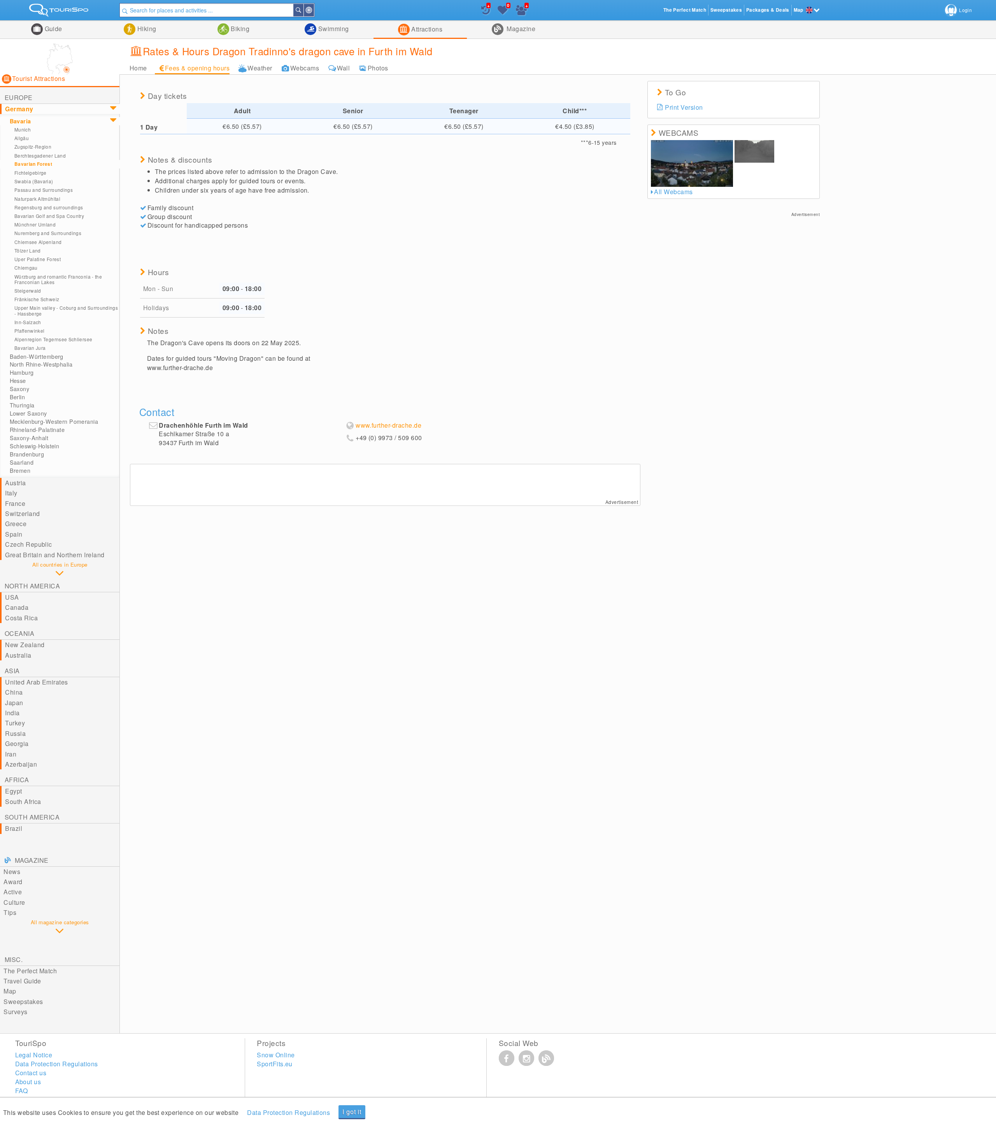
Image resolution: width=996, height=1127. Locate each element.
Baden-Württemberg (36, 356)
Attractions (426, 29)
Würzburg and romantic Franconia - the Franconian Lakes (58, 279)
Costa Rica (21, 617)
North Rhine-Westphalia (41, 364)
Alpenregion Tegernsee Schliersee (53, 339)
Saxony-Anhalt (29, 438)
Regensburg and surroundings (48, 207)
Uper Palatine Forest (37, 259)
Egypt (13, 790)
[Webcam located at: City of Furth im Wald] (692, 163)
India (12, 712)
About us (28, 1081)
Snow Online (276, 1054)
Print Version (684, 107)
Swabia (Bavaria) (33, 181)
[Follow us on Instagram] (526, 1058)
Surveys (15, 1011)
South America (32, 817)
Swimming (332, 28)
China (14, 692)
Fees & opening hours (197, 67)
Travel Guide (22, 980)
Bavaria (20, 121)
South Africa (23, 801)
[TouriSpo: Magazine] (546, 1058)
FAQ (21, 1090)
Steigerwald (27, 290)
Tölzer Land (27, 250)
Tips (10, 912)
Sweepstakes (23, 1001)
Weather (259, 67)
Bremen (20, 470)
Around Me (313, 10)
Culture (14, 902)
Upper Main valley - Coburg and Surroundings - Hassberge (66, 310)
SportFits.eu (275, 1063)
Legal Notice (34, 1054)
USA (12, 597)
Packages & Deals (767, 10)
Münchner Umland (35, 224)
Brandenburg (27, 454)
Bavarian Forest (33, 164)
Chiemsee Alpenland (37, 242)
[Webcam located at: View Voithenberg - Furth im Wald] (754, 151)
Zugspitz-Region (32, 146)
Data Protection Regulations (288, 1112)
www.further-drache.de (388, 425)
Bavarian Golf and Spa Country (49, 215)
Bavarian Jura (30, 347)
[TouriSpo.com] (59, 12)
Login (965, 10)
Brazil (13, 828)
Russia (15, 733)
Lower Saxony (28, 413)
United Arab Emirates (36, 682)
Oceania (19, 633)
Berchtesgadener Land (40, 155)
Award (13, 881)
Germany (19, 108)
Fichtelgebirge (30, 172)
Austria (15, 482)
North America (32, 585)
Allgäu (21, 138)
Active (13, 891)
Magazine (520, 28)
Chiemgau (26, 267)
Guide (52, 28)
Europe (19, 97)
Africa (17, 779)
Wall (343, 67)
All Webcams (673, 191)
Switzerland (22, 513)
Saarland (21, 462)
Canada (16, 607)
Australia (18, 655)
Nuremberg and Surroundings (47, 233)
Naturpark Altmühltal (37, 198)
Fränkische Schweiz (36, 299)
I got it (351, 1111)
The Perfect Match (30, 970)
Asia (12, 670)
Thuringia (22, 405)
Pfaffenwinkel (29, 330)
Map (10, 991)
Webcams (304, 67)
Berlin (17, 397)
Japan (14, 702)
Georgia (16, 743)
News (12, 871)
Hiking (145, 28)
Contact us (31, 1072)
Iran (10, 754)
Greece (15, 523)
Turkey (15, 722)
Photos (378, 67)
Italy (11, 492)
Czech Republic (28, 544)
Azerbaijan (21, 764)
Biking (239, 28)
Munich (22, 129)
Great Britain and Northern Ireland (54, 554)
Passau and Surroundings (43, 189)
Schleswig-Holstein (35, 446)
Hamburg (22, 372)
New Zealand (24, 644)
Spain (13, 534)
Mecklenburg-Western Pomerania (54, 421)
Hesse (18, 380)
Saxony (20, 389)
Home (138, 67)
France (15, 503)
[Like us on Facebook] (506, 1058)
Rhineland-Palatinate (37, 430)
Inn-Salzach (27, 322)
